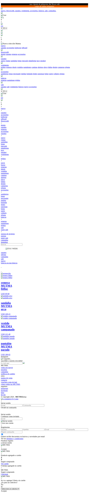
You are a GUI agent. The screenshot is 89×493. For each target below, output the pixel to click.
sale (8, 87)
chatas (8, 61)
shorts (14, 67)
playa (46, 67)
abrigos (40, 67)
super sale (4, 230)
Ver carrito (5, 464)
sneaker (43, 61)
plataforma (32, 61)
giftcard (24, 48)
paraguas (41, 74)
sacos (3, 163)
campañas (4, 240)
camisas (34, 67)
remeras (14, 54)
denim (3, 54)
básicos (21, 87)
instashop (4, 242)
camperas (61, 67)
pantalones (27, 67)
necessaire (17, 74)
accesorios (10, 48)
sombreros (4, 74)
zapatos (3, 48)
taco (38, 61)
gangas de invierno (8, 234)
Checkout (4, 474)
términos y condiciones (14, 439)
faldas (50, 67)
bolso (47, 74)
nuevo (26, 87)
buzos (3, 165)
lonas (11, 74)
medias (23, 74)
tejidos (3, 67)
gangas (3, 236)
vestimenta (14, 87)
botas (20, 61)
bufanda (30, 74)
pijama (67, 67)
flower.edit (5, 121)
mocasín (25, 61)
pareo (51, 74)
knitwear (18, 48)
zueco (3, 61)
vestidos (20, 67)
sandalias (14, 61)
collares (56, 74)
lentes (35, 74)
